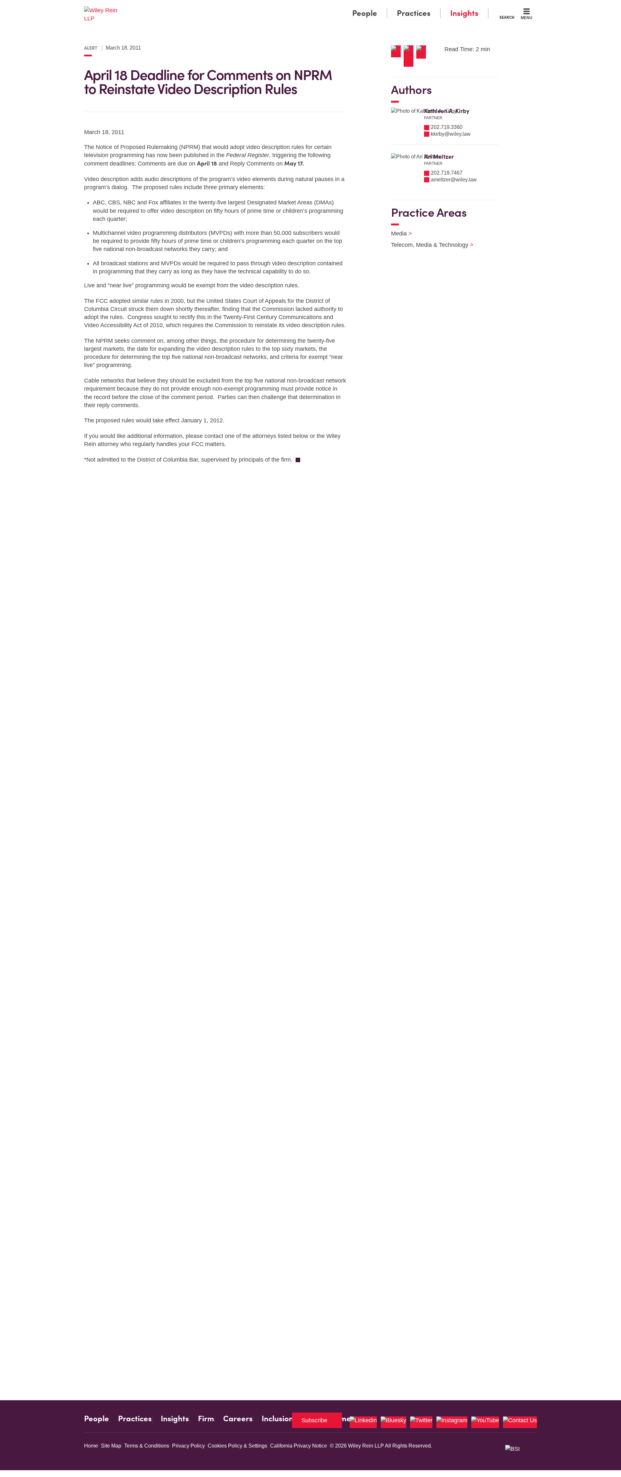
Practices (413, 13)
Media (397, 233)
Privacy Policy (188, 1445)
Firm (206, 1419)
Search (506, 17)
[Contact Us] (520, 1422)
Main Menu (291, 7)
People (364, 13)
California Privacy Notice (298, 1445)
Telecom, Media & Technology (428, 245)
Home (91, 1445)
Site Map (111, 1445)
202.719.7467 (447, 173)
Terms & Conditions (146, 1445)
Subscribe (314, 1420)
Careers (238, 1419)
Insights (464, 13)
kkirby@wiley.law (451, 134)
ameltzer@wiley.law (454, 179)
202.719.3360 (447, 127)
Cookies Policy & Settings (237, 1445)
